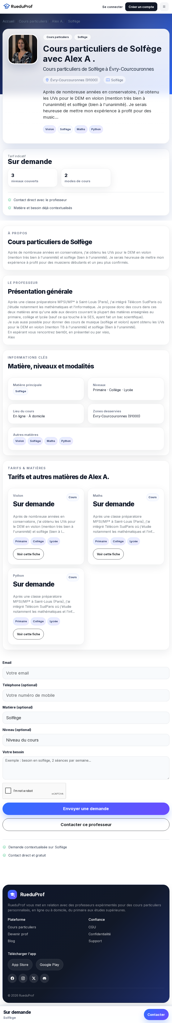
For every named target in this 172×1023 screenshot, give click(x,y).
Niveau (17, 730)
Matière (18, 707)
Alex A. (57, 21)
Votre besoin (13, 752)
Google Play (49, 965)
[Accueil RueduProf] (19, 6)
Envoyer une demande (86, 808)
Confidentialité (100, 934)
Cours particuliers (33, 21)
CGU (92, 927)
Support (95, 941)
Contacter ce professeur (86, 824)
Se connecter (112, 7)
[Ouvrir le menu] (164, 6)
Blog (11, 941)
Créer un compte (141, 7)
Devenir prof (18, 934)
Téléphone (20, 685)
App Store (20, 965)
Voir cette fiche (28, 554)
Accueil (8, 21)
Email (7, 662)
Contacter (156, 1015)
